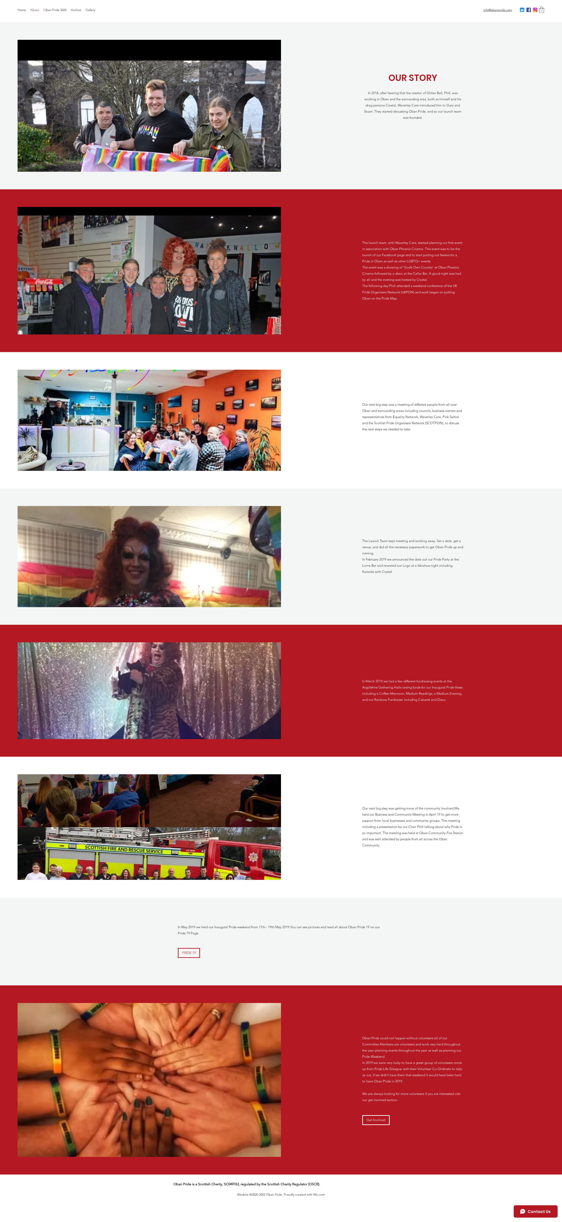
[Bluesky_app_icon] (522, 10)
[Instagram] (535, 10)
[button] (541, 10)
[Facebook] (528, 10)
